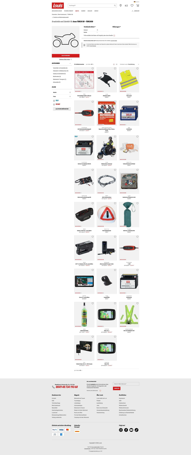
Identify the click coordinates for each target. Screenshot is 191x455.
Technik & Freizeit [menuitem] (68, 11)
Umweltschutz (122, 415)
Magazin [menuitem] (90, 11)
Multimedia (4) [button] (57, 76)
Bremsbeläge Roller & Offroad (84, 95)
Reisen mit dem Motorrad (81, 410)
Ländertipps (77, 403)
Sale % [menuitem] (77, 11)
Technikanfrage (56, 403)
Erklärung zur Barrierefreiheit (126, 412)
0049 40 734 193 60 (67, 387)
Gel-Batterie (129, 297)
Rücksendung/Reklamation (59, 415)
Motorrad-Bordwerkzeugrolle (84, 197)
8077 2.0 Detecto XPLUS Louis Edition (84, 264)
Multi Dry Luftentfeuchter (129, 230)
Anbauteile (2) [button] (56, 82)
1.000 (129, 264)
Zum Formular (93, 45)
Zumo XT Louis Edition (84, 297)
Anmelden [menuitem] (136, 11)
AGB (120, 400)
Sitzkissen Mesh (106, 95)
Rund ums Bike (78, 412)
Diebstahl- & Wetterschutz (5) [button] (60, 71)
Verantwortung (100, 412)
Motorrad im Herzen (79, 408)
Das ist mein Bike (66, 55)
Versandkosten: (87, 448)
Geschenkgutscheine (57, 410)
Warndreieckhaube (106, 230)
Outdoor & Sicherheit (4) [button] (59, 73)
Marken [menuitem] (83, 11)
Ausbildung (100, 403)
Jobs (98, 405)
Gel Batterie (129, 129)
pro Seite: (88, 64)
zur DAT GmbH (114, 40)
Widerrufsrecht (123, 405)
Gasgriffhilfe (107, 297)
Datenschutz (122, 403)
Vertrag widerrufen (57, 417)
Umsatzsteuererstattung (103, 410)
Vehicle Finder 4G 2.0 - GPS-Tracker (84, 364)
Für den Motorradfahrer (80, 415)
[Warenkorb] (137, 5)
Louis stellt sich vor (102, 398)
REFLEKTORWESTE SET (129, 330)
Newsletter (54, 408)
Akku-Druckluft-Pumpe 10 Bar (107, 264)
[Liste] (116, 64)
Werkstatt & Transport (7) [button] (59, 79)
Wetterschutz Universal (106, 163)
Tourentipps (77, 400)
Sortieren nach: (124, 64)
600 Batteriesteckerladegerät (84, 129)
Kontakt (54, 398)
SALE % (58, 104)
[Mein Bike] (126, 5)
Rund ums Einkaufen (102, 408)
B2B (53, 400)
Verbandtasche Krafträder (129, 163)
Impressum (122, 398)
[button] (136, 1)
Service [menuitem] (96, 11)
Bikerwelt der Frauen (79, 398)
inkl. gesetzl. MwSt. (96, 447)
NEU (57, 100)
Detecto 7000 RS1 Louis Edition (84, 230)
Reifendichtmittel (84, 330)
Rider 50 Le (106, 330)
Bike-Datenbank (56, 405)
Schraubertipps (78, 405)
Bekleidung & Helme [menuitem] (57, 11)
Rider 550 (106, 364)
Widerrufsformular (124, 408)
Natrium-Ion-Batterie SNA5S (84, 163)
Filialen (98, 400)
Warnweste (129, 95)
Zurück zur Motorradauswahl (61, 17)
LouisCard (54, 412)
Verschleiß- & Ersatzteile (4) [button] (60, 68)
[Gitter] (114, 64)
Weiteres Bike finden (64, 59)
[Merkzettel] (131, 5)
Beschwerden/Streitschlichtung (127, 410)
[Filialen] (120, 5)
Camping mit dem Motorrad (81, 417)
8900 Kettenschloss (106, 197)
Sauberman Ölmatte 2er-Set (129, 197)
